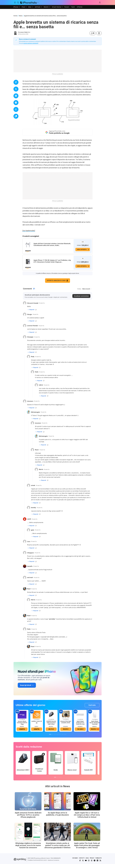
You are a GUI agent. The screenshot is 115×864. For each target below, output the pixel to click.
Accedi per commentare (81, 296)
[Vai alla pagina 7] (60, 734)
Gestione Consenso (53, 860)
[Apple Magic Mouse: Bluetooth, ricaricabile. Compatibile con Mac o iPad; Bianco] (94, 714)
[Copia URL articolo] (15, 116)
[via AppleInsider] (29, 231)
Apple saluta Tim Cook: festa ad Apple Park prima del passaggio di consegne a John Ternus (87, 845)
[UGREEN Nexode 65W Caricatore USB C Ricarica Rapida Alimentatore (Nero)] (51, 714)
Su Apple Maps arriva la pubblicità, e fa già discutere (57, 814)
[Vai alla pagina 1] (50, 734)
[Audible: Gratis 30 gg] (36, 714)
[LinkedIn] (97, 860)
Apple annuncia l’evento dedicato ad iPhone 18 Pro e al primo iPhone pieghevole (28, 815)
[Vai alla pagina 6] (59, 734)
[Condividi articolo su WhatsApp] (15, 109)
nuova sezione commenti (31, 43)
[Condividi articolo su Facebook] (15, 82)
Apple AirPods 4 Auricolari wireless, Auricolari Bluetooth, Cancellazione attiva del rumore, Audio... (52, 244)
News (20, 16)
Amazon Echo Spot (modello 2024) (65, 722)
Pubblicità (98, 858)
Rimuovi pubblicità (57, 74)
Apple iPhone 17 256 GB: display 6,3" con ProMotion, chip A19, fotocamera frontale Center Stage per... (52, 261)
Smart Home (56, 7)
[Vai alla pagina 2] (52, 734)
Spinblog (37, 858)
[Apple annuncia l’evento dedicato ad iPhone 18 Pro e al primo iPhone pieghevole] (28, 801)
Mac (29, 7)
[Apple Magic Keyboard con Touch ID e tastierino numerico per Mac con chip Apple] (80, 714)
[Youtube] (86, 860)
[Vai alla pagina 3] (54, 734)
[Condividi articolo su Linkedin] (15, 95)
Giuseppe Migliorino (24, 32)
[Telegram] (94, 860)
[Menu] (15, 2)
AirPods (37, 7)
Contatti (82, 858)
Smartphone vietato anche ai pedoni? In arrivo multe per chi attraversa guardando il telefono (57, 845)
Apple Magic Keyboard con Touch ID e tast (80, 723)
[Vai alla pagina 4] (60, 777)
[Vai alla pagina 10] (65, 734)
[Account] (100, 2)
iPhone (15, 7)
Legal (87, 858)
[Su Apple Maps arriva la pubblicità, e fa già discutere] (57, 801)
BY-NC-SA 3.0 (43, 860)
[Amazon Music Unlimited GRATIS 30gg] (22, 714)
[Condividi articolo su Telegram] (15, 102)
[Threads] (91, 860)
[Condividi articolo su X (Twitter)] (15, 89)
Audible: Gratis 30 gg (36, 722)
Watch (46, 7)
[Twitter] (83, 860)
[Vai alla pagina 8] (62, 734)
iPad (23, 7)
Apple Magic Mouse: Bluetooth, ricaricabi (95, 723)
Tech (73, 7)
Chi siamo (75, 858)
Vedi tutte (92, 705)
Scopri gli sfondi (25, 685)
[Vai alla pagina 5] (57, 734)
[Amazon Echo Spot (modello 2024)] (65, 714)
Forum (66, 7)
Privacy (92, 858)
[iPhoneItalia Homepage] (28, 2)
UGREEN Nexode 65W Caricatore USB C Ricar (51, 723)
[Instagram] (89, 860)
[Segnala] (36, 309)
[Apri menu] (38, 2)
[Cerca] (18, 2)
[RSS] (100, 860)
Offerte (79, 7)
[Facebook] (80, 860)
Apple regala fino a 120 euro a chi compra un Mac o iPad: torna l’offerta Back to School (87, 815)
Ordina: (79, 289)
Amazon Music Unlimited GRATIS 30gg (22, 723)
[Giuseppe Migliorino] (15, 33)
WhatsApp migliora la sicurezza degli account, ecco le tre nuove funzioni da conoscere (28, 845)
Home (15, 16)
